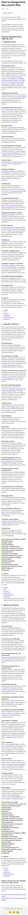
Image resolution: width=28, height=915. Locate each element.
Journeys (6, 314)
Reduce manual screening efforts (10, 657)
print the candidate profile (18, 191)
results (10, 127)
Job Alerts (21, 432)
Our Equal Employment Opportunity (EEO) (13, 227)
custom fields (9, 702)
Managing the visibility (7, 214)
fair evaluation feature (13, 744)
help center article (12, 737)
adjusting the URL (8, 378)
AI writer (9, 254)
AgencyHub (7, 315)
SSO (5, 312)
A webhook (4, 242)
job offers (12, 530)
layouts (10, 497)
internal (24, 363)
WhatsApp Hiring (8, 317)
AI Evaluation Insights (7, 265)
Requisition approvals (7, 690)
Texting (6, 310)
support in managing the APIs (14, 798)
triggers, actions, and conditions (10, 713)
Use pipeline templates (7, 171)
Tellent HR (6, 319)
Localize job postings (7, 521)
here (6, 882)
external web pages (9, 365)
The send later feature (7, 109)
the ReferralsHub (15, 407)
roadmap (6, 615)
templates (8, 417)
